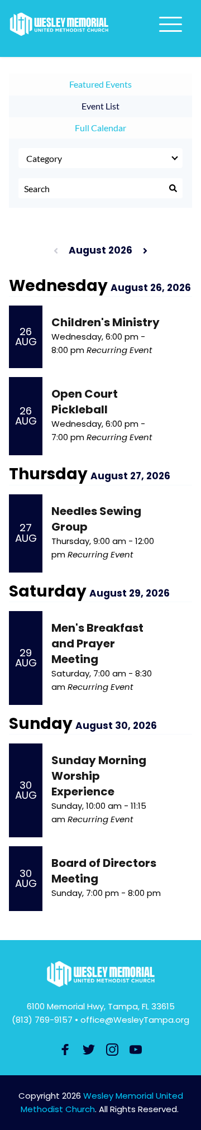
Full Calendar (100, 127)
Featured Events (100, 84)
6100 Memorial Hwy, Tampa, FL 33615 (101, 1006)
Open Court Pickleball (84, 401)
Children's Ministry (105, 322)
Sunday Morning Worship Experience (98, 775)
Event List (100, 106)
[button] (170, 24)
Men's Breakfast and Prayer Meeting (97, 643)
